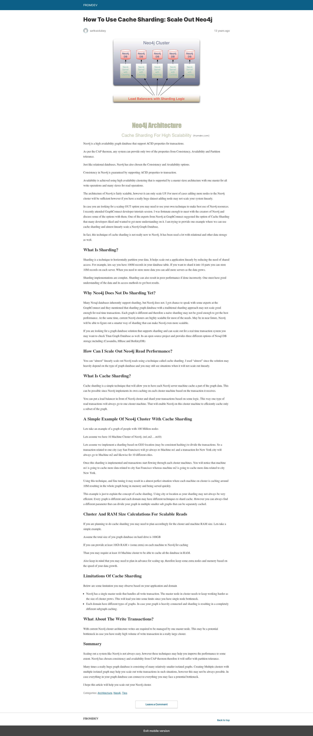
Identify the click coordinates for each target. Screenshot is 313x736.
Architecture (105, 692)
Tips (124, 692)
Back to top (223, 720)
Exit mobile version (156, 731)
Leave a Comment (157, 704)
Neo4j (117, 692)
